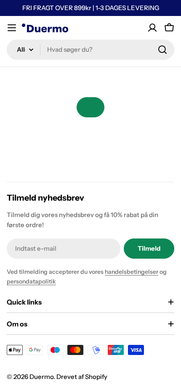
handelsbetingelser (131, 271)
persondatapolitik (31, 281)
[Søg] (162, 50)
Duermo (41, 377)
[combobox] (90, 50)
